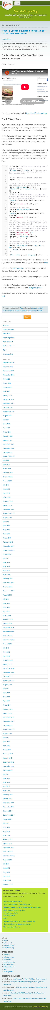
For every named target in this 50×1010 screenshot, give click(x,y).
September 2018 (8, 513)
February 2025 (8, 367)
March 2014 (7, 705)
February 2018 (8, 542)
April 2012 (6, 786)
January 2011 (7, 843)
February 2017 (8, 579)
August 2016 (7, 595)
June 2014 (6, 693)
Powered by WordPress (40, 1007)
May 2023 (6, 379)
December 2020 (8, 444)
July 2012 (6, 774)
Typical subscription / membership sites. (17, 904)
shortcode (10, 311)
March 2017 (7, 575)
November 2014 (8, 672)
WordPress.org (8, 948)
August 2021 (7, 416)
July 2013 (6, 738)
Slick (3, 296)
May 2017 (6, 566)
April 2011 (6, 831)
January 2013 (7, 758)
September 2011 (8, 815)
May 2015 (6, 652)
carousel (34, 308)
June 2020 (6, 464)
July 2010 (6, 864)
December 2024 (8, 371)
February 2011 (8, 839)
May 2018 (6, 530)
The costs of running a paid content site (17, 924)
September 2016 (8, 591)
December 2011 (8, 803)
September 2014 (8, 680)
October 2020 (7, 452)
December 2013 (8, 717)
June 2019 (6, 489)
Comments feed (9, 945)
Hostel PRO (7, 334)
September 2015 (8, 640)
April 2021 (6, 428)
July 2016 (6, 599)
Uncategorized (8, 354)
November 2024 (8, 375)
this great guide (35, 288)
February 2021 (8, 436)
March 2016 (7, 615)
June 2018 (6, 526)
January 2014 (7, 713)
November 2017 (8, 546)
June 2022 (6, 391)
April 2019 (6, 493)
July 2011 (6, 823)
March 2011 (7, 835)
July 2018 (6, 522)
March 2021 (7, 432)
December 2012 (8, 762)
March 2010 (7, 880)
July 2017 (6, 558)
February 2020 (8, 473)
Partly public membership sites (14, 910)
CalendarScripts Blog (25, 11)
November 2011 (8, 807)
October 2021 (7, 407)
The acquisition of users (11, 927)
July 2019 (6, 485)
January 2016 (7, 623)
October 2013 (7, 725)
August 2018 (7, 517)
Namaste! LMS (8, 342)
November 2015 (8, 632)
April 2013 (6, 746)
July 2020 (6, 460)
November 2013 (8, 721)
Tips (21, 308)
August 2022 (7, 387)
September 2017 (8, 550)
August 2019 (7, 481)
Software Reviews (9, 346)
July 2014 (6, 689)
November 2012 (8, 766)
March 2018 (7, 538)
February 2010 (8, 884)
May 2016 (6, 607)
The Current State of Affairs (12, 902)
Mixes (5, 918)
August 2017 (7, 554)
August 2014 (7, 685)
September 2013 (8, 729)
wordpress (23, 311)
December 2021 (8, 399)
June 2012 (6, 778)
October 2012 (7, 770)
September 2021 (8, 412)
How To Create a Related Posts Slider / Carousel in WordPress (24, 32)
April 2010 (6, 876)
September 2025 (8, 363)
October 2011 (7, 811)
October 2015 (7, 636)
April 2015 (6, 656)
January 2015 (7, 664)
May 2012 (6, 782)
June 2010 (6, 868)
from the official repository (36, 113)
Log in (5, 940)
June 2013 (6, 742)
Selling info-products (10, 913)
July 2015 (6, 648)
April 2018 (6, 534)
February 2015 (8, 660)
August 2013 (7, 733)
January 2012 (7, 799)
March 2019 (7, 497)
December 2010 (8, 848)
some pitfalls (18, 268)
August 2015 (7, 644)
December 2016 (8, 583)
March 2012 (7, 790)
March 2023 (7, 383)
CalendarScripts (8, 329)
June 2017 (6, 562)
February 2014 (8, 709)
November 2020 (8, 448)
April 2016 (6, 611)
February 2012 (8, 795)
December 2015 (8, 627)
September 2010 (8, 856)
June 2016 (6, 603)
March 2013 (7, 750)
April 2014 (6, 701)
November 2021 (8, 403)
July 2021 (6, 420)
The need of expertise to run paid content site (19, 921)
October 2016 (7, 587)
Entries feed (7, 943)
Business (6, 325)
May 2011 (6, 827)
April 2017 (6, 570)
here (46, 262)
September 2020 (8, 456)
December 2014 (8, 668)
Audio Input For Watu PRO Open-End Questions (30, 979)
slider (17, 311)
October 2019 (7, 477)
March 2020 (7, 469)
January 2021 (7, 440)
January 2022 (7, 395)
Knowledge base (8, 338)
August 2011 (7, 819)
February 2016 (8, 619)
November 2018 (8, 509)
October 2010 (7, 852)
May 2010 (6, 872)
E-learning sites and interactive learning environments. (22, 907)
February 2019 (8, 501)
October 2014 (7, 676)
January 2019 (7, 505)
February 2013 (8, 754)
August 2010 (7, 860)
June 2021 (6, 424)
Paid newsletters (9, 916)
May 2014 (6, 697)
